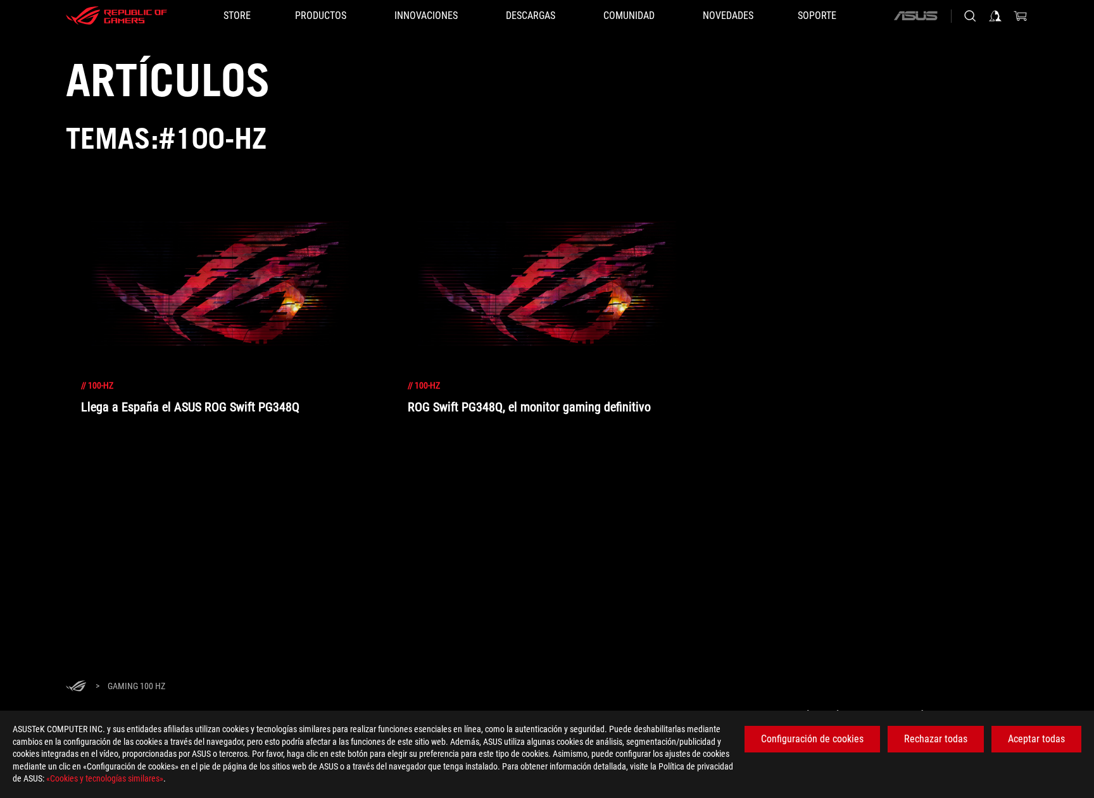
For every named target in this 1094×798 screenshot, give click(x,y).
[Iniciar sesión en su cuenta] (995, 16)
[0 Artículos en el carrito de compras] (1020, 16)
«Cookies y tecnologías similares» (104, 778)
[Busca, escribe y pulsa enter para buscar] (970, 16)
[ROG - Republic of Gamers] (116, 15)
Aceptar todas (1036, 739)
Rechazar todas (935, 739)
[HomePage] (76, 687)
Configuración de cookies (812, 739)
